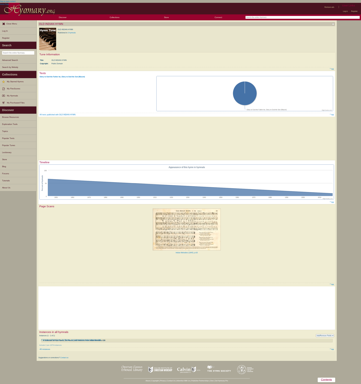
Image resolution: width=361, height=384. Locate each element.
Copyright (155, 381)
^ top (332, 69)
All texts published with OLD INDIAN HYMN (57, 115)
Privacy (163, 381)
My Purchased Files (16, 103)
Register (354, 11)
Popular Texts (8, 138)
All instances (45, 349)
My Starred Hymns (15, 82)
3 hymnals (72, 33)
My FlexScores (13, 89)
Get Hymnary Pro (221, 381)
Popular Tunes (8, 145)
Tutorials (6, 181)
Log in (345, 11)
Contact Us (171, 381)
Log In (5, 31)
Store (166, 17)
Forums (5, 174)
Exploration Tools (9, 124)
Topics (5, 131)
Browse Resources (10, 117)
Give (212, 381)
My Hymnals (12, 96)
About (148, 381)
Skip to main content (8, 1)
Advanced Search (10, 60)
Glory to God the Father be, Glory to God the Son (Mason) (62, 77)
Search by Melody (10, 67)
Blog (4, 166)
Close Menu (11, 24)
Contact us (64, 358)
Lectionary (6, 152)
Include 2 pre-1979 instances (50, 345)
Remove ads (329, 7)
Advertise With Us (183, 381)
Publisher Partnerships (200, 381)
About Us (6, 188)
